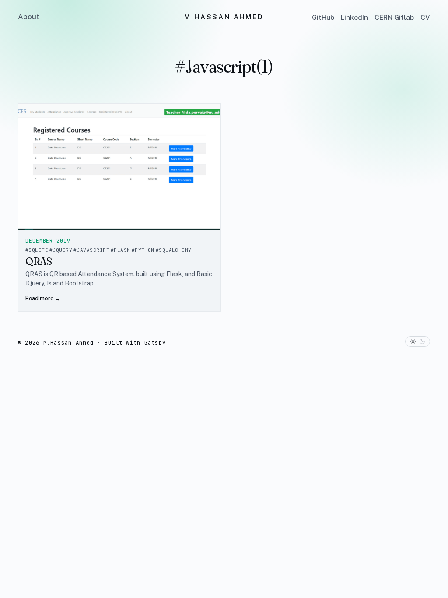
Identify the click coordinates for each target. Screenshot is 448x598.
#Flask (120, 250)
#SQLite (36, 250)
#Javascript (91, 250)
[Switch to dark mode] (417, 341)
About (28, 16)
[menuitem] (28, 17)
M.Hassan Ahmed (223, 17)
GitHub (323, 17)
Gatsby (155, 342)
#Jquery (60, 250)
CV (425, 17)
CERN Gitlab (394, 17)
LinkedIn (354, 17)
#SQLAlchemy (174, 250)
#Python (143, 250)
